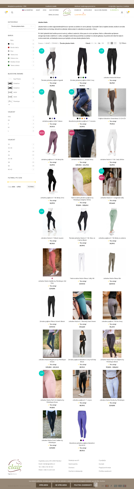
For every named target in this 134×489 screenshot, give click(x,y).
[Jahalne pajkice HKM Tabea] (52, 102)
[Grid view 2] (108, 43)
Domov (40, 43)
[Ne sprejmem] (95, 484)
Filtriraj (31, 186)
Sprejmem (43, 485)
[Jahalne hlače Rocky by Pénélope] (112, 384)
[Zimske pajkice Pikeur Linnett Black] (52, 305)
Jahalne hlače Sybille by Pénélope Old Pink (52, 282)
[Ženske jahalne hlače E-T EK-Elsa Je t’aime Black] (82, 222)
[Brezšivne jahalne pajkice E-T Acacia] (82, 102)
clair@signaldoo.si (49, 464)
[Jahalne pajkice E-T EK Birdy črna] (52, 182)
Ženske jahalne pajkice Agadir (52, 80)
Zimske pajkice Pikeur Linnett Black (52, 321)
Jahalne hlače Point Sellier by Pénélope (52, 441)
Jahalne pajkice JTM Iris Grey (112, 321)
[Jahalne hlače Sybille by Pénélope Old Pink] (52, 262)
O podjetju (102, 460)
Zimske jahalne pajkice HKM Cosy (82, 80)
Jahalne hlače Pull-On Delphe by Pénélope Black (112, 361)
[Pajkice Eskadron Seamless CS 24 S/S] (112, 102)
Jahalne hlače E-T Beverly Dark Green (82, 321)
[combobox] (21, 26)
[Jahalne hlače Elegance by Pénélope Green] (52, 344)
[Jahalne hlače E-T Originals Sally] (112, 182)
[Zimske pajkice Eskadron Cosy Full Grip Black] (82, 344)
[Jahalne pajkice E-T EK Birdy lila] (52, 143)
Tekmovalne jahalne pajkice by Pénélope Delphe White (82, 199)
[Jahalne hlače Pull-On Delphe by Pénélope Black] (112, 344)
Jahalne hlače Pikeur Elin (112, 278)
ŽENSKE (55, 43)
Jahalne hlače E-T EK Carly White (112, 159)
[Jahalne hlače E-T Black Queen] (52, 222)
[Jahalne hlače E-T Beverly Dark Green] (82, 305)
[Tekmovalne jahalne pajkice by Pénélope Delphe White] (82, 182)
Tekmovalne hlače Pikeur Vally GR (82, 278)
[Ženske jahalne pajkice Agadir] (52, 61)
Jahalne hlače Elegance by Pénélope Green (52, 361)
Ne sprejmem (61, 485)
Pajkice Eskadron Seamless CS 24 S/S (112, 118)
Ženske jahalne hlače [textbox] (17, 26)
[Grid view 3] (112, 43)
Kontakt (101, 464)
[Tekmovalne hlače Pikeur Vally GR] (82, 262)
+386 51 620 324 (49, 470)
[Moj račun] (122, 12)
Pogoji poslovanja (105, 467)
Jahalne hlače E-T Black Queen (52, 238)
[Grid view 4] (115, 43)
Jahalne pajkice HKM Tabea (52, 121)
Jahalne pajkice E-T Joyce (82, 400)
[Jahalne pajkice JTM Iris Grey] (112, 305)
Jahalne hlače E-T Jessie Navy (82, 159)
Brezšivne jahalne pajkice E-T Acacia (82, 121)
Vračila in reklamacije (75, 471)
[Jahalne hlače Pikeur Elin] (112, 262)
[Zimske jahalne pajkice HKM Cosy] (82, 61)
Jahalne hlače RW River (112, 77)
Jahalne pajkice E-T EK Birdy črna (52, 198)
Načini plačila (73, 464)
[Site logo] (67, 12)
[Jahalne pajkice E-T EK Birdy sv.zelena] (112, 222)
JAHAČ (47, 43)
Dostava (71, 467)
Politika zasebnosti (105, 471)
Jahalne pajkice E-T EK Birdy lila (52, 159)
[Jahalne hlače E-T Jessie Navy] (82, 143)
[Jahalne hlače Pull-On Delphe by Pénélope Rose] (52, 384)
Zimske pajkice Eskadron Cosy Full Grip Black (82, 361)
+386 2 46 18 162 (47, 467)
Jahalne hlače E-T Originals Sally (112, 198)
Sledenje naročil (74, 460)
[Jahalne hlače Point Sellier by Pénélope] (52, 424)
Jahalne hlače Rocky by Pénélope (112, 400)
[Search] (12, 12)
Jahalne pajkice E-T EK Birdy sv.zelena (112, 238)
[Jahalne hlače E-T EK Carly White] (112, 143)
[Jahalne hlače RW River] (112, 61)
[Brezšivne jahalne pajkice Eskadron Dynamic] (82, 424)
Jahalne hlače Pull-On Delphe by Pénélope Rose (52, 401)
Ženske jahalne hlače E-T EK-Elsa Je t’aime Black (82, 239)
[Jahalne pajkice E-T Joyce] (82, 384)
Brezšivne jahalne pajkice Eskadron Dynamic (82, 444)
